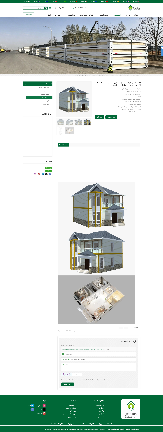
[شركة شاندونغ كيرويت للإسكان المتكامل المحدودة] (130, 409)
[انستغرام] (35, 174)
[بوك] (50, 174)
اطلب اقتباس (28, 14)
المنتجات (117, 15)
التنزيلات (91, 424)
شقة (121, 328)
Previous (24, 133)
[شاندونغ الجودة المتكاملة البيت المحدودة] (134, 7)
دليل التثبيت (71, 15)
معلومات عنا (100, 405)
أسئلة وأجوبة (72, 424)
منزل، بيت (135, 75)
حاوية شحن (46, 101)
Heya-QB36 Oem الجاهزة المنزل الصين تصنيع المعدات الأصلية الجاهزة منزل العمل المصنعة (83, 349)
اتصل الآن (99, 117)
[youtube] (39, 174)
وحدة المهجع (72, 417)
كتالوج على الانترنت (57, 424)
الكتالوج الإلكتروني (86, 15)
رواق (100, 424)
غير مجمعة (46, 107)
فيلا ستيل (101, 411)
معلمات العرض (111, 117)
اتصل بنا (101, 408)
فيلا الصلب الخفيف (124, 75)
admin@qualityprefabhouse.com (61, 8)
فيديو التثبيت (100, 417)
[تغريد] (46, 174)
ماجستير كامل (120, 429)
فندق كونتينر (100, 414)
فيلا (126, 328)
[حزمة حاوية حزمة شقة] (81, 45)
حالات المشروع (102, 15)
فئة (131, 75)
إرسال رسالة (67, 384)
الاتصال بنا (58, 15)
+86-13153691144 (80, 8)
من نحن (127, 15)
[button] (83, 71)
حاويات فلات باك (45, 94)
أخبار (49, 15)
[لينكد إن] (42, 174)
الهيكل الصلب (46, 104)
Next (51, 133)
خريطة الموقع (135, 429)
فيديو (82, 424)
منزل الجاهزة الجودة (44, 87)
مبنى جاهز (46, 90)
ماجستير (128, 429)
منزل (136, 15)
